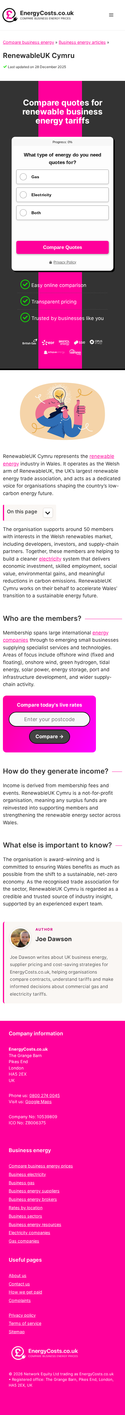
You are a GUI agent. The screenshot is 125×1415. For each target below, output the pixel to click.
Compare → (49, 736)
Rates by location (25, 1207)
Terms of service (25, 1323)
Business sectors (25, 1216)
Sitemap (17, 1331)
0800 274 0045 (44, 1095)
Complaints (20, 1300)
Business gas (22, 1182)
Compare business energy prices (41, 1165)
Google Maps (38, 1101)
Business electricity (27, 1174)
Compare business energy (28, 42)
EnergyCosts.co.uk (47, 13)
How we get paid (25, 1291)
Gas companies (24, 1240)
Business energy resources (35, 1224)
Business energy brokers (33, 1199)
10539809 (47, 1116)
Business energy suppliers (34, 1190)
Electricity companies (29, 1232)
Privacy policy (22, 1315)
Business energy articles (82, 42)
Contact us (19, 1283)
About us (17, 1275)
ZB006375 (35, 1122)
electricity (50, 559)
